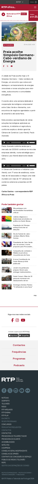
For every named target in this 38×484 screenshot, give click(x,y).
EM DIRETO (6, 418)
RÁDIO (4, 406)
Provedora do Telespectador (14, 436)
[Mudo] (28, 142)
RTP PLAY (5, 415)
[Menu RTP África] (36, 7)
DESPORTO (6, 401)
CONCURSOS (6, 424)
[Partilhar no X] (7, 66)
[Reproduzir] (4, 142)
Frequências (19, 351)
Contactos (19, 345)
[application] (19, 142)
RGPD (4, 462)
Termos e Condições (8, 474)
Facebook (4, 390)
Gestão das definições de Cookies (15, 465)
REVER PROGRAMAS (9, 421)
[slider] (32, 142)
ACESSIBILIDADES (8, 442)
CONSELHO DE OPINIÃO (10, 454)
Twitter (10, 390)
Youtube (21, 390)
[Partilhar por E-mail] (11, 66)
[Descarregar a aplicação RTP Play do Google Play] (24, 335)
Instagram (15, 390)
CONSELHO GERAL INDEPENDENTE (14, 451)
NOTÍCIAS (5, 398)
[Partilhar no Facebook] (3, 66)
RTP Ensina (6, 412)
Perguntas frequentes (11, 427)
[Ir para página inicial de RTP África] (12, 7)
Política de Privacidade (9, 473)
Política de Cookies (25, 473)
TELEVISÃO (6, 404)
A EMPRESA (6, 448)
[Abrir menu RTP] (19, 2)
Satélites (5, 445)
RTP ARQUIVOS (7, 409)
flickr (27, 390)
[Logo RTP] (12, 380)
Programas (19, 358)
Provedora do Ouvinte (11, 439)
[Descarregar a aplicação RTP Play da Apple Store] (13, 335)
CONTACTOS (6, 433)
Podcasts (19, 365)
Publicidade (20, 474)
